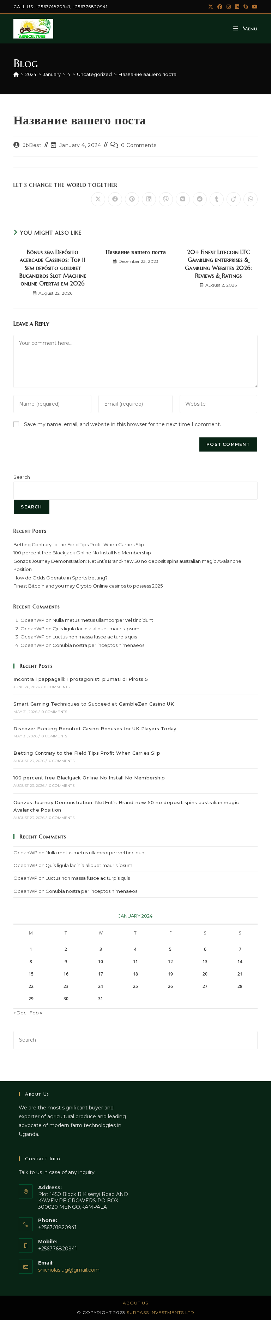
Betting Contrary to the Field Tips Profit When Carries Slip (78, 544)
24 (100, 986)
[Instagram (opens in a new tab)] (228, 6)
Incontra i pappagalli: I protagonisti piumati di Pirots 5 (80, 679)
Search (21, 477)
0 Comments (138, 145)
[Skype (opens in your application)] (245, 6)
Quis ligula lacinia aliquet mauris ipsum (96, 628)
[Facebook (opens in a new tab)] (219, 6)
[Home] (16, 74)
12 (170, 962)
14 (239, 962)
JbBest (32, 145)
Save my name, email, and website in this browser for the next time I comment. (122, 424)
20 (205, 974)
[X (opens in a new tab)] (210, 6)
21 (239, 974)
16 (66, 974)
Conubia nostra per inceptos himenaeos (98, 645)
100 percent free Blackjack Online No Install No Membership (82, 552)
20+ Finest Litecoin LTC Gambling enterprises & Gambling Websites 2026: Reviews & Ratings (218, 263)
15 (31, 974)
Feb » (36, 1012)
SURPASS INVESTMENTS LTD (160, 1312)
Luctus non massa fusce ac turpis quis (95, 637)
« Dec (19, 1012)
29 (31, 999)
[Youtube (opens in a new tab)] (254, 6)
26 (170, 986)
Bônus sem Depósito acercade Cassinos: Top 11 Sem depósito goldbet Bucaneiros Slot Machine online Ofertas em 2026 (52, 267)
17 (100, 974)
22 (31, 986)
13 (205, 962)
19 (170, 974)
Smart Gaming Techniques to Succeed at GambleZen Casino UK (93, 704)
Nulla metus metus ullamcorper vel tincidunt (103, 620)
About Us (135, 1303)
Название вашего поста (147, 74)
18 (135, 974)
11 (135, 962)
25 (135, 986)
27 (205, 986)
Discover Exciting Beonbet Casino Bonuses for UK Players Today (94, 728)
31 (100, 999)
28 (239, 986)
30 (66, 999)
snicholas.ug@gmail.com (69, 1270)
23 (66, 986)
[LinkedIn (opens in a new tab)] (237, 6)
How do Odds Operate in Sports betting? (60, 578)
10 (100, 962)
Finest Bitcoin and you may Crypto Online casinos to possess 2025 (88, 586)
